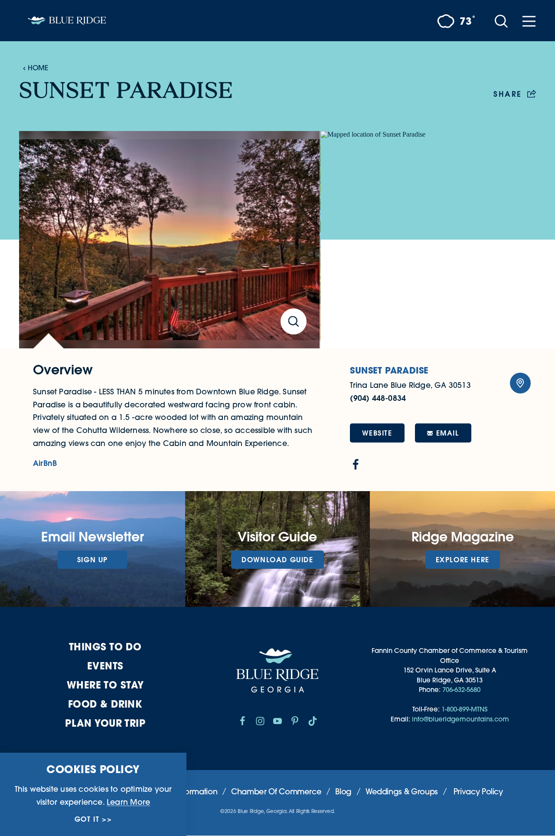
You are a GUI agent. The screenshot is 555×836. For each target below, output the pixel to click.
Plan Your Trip (105, 723)
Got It (87, 819)
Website (377, 432)
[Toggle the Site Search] (501, 20)
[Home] (67, 20)
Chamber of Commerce (276, 792)
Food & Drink (105, 704)
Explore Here (463, 559)
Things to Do (105, 646)
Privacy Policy (478, 792)
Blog (343, 792)
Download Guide (277, 559)
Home (38, 67)
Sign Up (92, 559)
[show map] (520, 383)
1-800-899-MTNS (464, 709)
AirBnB (45, 463)
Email (447, 432)
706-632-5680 (461, 689)
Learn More (128, 801)
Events (105, 665)
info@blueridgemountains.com (460, 719)
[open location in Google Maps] (428, 239)
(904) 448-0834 (378, 398)
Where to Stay (105, 685)
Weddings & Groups (402, 792)
